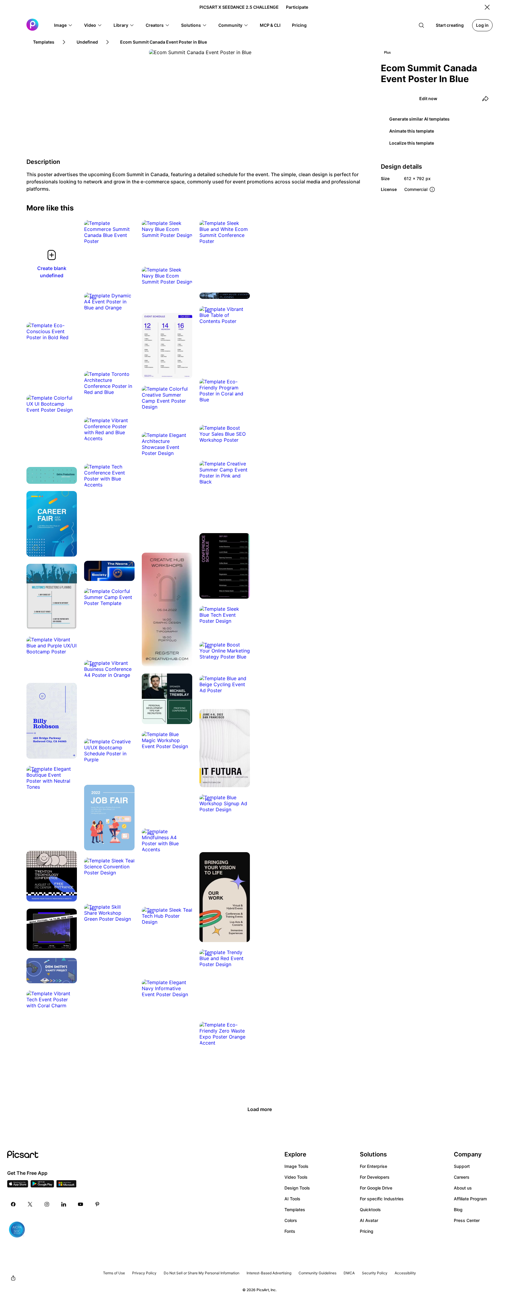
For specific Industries (382, 1198)
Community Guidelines (317, 1273)
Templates (294, 1209)
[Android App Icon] (42, 1186)
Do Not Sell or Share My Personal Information (201, 1273)
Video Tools (296, 1177)
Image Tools (296, 1166)
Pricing (366, 1231)
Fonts (289, 1231)
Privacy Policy (144, 1273)
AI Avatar (369, 1220)
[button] (63, 25)
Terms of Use (114, 1273)
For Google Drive (376, 1187)
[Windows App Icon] (66, 1186)
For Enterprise (373, 1166)
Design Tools (297, 1187)
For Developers (375, 1177)
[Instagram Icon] (47, 1204)
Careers (461, 1177)
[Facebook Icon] (13, 1204)
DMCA (349, 1273)
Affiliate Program (470, 1198)
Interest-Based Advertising (269, 1273)
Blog (458, 1209)
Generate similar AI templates (419, 118)
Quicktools (370, 1209)
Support (462, 1166)
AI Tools (292, 1198)
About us (463, 1187)
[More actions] (125, 235)
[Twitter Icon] (30, 1204)
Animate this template (411, 131)
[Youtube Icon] (80, 1204)
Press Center (467, 1220)
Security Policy (374, 1273)
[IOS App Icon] (17, 1186)
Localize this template (411, 143)
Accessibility (405, 1273)
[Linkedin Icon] (64, 1204)
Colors (290, 1220)
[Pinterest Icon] (97, 1204)
